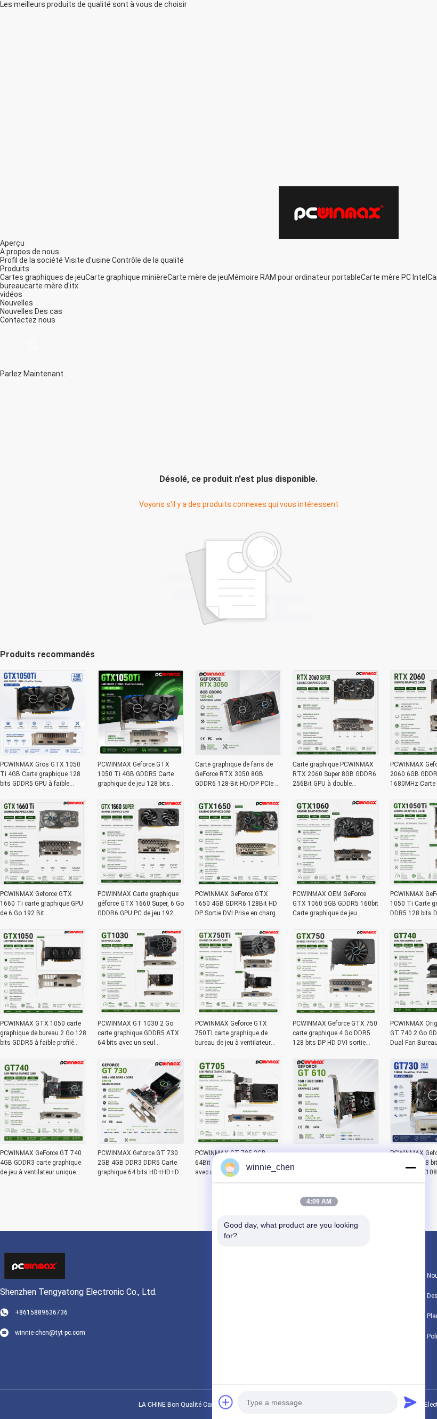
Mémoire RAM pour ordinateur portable (294, 277)
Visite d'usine (87, 260)
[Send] (410, 1402)
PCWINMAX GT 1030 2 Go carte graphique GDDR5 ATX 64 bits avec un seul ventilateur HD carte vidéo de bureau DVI (139, 1033)
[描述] (32, 345)
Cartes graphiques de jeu (42, 277)
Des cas (48, 311)
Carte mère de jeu (197, 277)
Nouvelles (16, 311)
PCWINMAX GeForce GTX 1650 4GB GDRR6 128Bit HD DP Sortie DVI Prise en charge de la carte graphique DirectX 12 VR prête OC (237, 904)
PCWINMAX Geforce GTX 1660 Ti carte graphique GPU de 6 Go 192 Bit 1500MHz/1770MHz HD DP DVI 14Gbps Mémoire (41, 904)
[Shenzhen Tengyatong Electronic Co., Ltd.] (339, 211)
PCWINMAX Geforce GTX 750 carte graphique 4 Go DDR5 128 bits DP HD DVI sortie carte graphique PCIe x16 (335, 1033)
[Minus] (410, 1167)
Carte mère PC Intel (394, 277)
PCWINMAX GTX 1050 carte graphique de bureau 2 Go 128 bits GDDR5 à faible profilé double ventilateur (43, 1033)
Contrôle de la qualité (148, 260)
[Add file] (225, 1402)
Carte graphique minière (126, 277)
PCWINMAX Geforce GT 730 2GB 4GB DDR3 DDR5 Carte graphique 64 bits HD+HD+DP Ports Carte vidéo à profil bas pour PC (140, 1163)
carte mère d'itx (51, 285)
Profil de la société (31, 260)
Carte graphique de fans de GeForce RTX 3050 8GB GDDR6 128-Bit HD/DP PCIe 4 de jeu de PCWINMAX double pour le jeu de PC (237, 774)
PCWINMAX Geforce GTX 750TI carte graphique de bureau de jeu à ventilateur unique (233, 1033)
